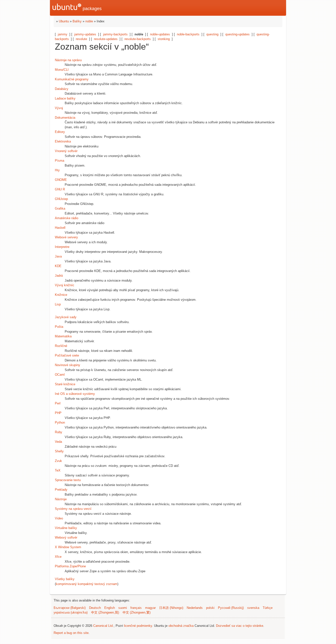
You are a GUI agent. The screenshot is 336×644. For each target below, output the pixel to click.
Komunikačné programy (72, 79)
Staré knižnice (65, 384)
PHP (58, 413)
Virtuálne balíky (66, 528)
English (109, 608)
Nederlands (195, 608)
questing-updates (237, 34)
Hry (57, 170)
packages (91, 8)
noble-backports (188, 34)
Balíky (77, 21)
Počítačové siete (67, 355)
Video (59, 518)
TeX (58, 470)
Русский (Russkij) (231, 608)
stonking (164, 39)
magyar (150, 608)
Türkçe (268, 608)
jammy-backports (115, 34)
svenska (253, 608)
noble (89, 21)
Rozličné (61, 346)
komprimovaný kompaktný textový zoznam (86, 584)
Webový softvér (66, 537)
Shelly (59, 451)
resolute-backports (137, 39)
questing (212, 34)
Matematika (63, 336)
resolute (81, 39)
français (136, 608)
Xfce (58, 556)
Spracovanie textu (68, 480)
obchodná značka (181, 626)
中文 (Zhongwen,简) (105, 612)
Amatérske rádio (66, 218)
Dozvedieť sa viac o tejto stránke (239, 626)
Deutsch (95, 608)
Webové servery (66, 237)
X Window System (68, 547)
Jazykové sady (65, 317)
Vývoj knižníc (64, 285)
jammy (62, 34)
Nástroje (61, 499)
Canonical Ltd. (103, 626)
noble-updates (160, 34)
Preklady (61, 489)
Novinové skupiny (67, 365)
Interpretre (62, 247)
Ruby (58, 432)
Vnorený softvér (66, 151)
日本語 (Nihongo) (171, 608)
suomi (122, 608)
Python (60, 422)
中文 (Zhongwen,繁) (136, 612)
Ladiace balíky (65, 98)
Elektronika (63, 141)
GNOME (61, 180)
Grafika (60, 208)
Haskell (60, 227)
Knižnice (61, 295)
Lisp (58, 304)
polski (210, 608)
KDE (58, 266)
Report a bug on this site (71, 633)
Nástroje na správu (68, 60)
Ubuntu (64, 21)
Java (58, 256)
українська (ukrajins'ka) (71, 612)
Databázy (61, 89)
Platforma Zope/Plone (70, 566)
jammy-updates (85, 34)
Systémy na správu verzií (73, 509)
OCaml (60, 374)
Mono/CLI (62, 70)
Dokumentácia (65, 117)
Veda (58, 442)
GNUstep (61, 199)
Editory (60, 132)
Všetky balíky (65, 579)
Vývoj (59, 108)
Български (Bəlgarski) (70, 608)
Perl (58, 403)
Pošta (59, 327)
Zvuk (58, 461)
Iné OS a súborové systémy (75, 394)
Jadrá (59, 275)
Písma (59, 160)
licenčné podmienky (138, 626)
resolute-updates (106, 39)
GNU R (60, 189)
